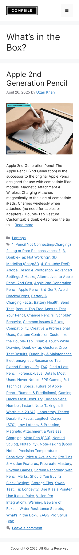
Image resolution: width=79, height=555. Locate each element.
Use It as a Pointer (55, 489)
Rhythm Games (19, 470)
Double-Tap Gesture (39, 347)
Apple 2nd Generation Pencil (36, 78)
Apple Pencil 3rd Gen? (37, 289)
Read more (24, 225)
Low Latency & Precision (38, 425)
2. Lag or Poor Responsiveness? (33, 251)
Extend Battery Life (22, 367)
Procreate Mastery (55, 463)
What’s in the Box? (21, 515)
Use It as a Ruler (20, 496)
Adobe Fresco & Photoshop (29, 270)
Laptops (19, 238)
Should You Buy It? (46, 476)
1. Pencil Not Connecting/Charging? (41, 244)
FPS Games (51, 380)
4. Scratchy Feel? (55, 264)
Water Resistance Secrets (41, 509)
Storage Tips (42, 483)
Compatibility (17, 328)
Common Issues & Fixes (43, 322)
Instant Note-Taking (38, 406)
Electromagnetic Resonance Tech (34, 360)
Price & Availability (40, 457)
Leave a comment (27, 528)
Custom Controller (32, 334)
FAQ (44, 367)
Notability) (29, 444)
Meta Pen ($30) (37, 438)
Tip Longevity (27, 489)
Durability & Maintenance (50, 354)
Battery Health (46, 302)
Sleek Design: (17, 483)
